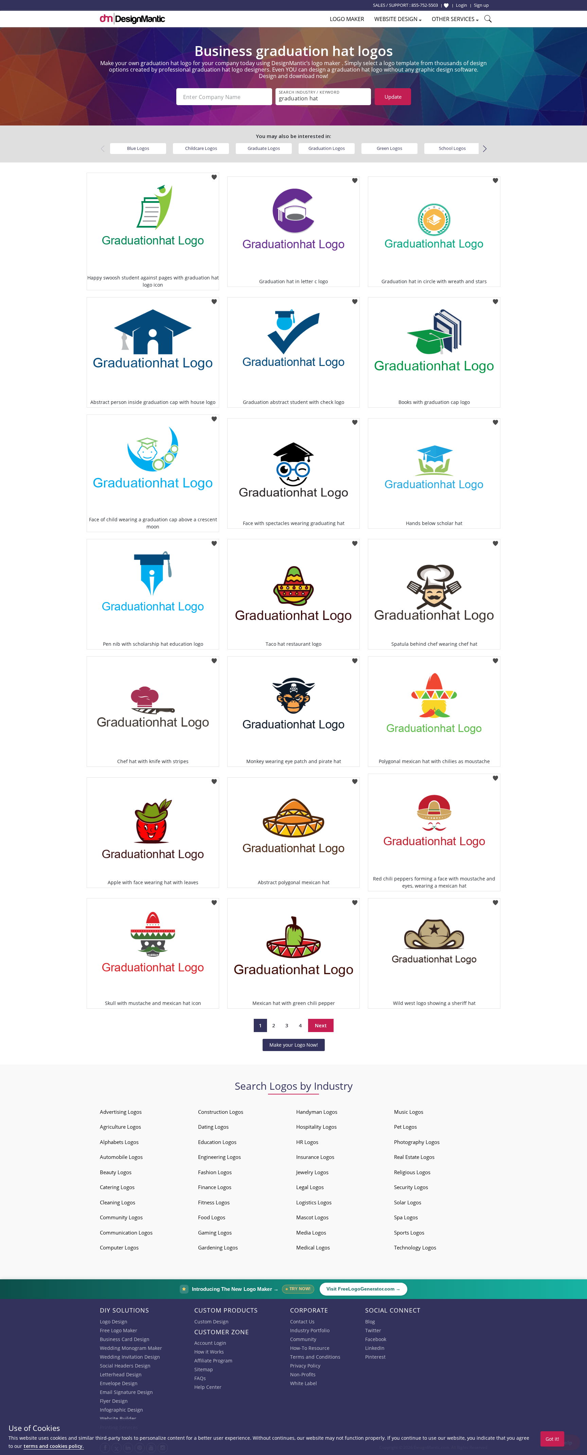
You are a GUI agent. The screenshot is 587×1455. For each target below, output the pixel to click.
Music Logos (408, 1111)
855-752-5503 (424, 5)
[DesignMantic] (132, 18)
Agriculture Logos (120, 1126)
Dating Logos (213, 1126)
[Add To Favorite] (214, 174)
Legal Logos (310, 1187)
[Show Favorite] (446, 5)
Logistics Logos (314, 1202)
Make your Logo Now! (293, 1045)
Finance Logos (214, 1187)
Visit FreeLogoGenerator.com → (363, 1289)
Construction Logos (220, 1111)
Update (393, 96)
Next (321, 1025)
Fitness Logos (214, 1202)
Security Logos (411, 1187)
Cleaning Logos (117, 1202)
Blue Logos (138, 148)
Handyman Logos (316, 1111)
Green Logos (389, 148)
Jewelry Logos (312, 1172)
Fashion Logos (215, 1172)
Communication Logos (126, 1232)
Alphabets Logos (119, 1142)
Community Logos (121, 1217)
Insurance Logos (315, 1156)
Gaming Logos (215, 1232)
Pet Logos (405, 1126)
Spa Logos (406, 1217)
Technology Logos (415, 1247)
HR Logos (307, 1142)
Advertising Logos (121, 1111)
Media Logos (311, 1232)
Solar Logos (407, 1202)
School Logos (452, 148)
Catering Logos (117, 1187)
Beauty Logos (115, 1172)
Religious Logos (412, 1172)
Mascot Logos (312, 1217)
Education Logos (217, 1142)
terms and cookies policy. (53, 1446)
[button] (485, 149)
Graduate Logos (264, 148)
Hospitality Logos (316, 1126)
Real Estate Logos (414, 1156)
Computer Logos (119, 1247)
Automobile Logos (121, 1156)
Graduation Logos (326, 148)
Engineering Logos (219, 1156)
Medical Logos (313, 1247)
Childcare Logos (201, 148)
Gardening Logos (218, 1247)
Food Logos (211, 1217)
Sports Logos (409, 1232)
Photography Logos (417, 1142)
